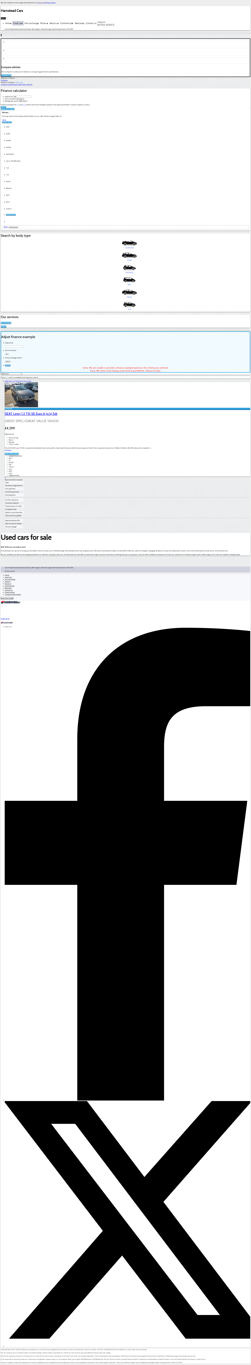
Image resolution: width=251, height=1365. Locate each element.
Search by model (7, 598)
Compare (4, 80)
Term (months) (10, 99)
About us (8, 584)
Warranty (8, 588)
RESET (6, 227)
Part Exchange (6, 323)
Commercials (9, 586)
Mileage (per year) (11, 101)
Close (4, 120)
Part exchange (10, 579)
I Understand (41, 3)
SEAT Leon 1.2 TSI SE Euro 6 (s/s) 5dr (18, 381)
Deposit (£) (9, 97)
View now (19, 82)
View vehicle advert (12, 454)
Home (7, 575)
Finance (7, 581)
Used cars (8, 577)
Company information (13, 594)
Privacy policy (10, 592)
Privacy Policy (51, 3)
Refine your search (8, 109)
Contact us (9, 590)
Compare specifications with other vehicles (16, 84)
